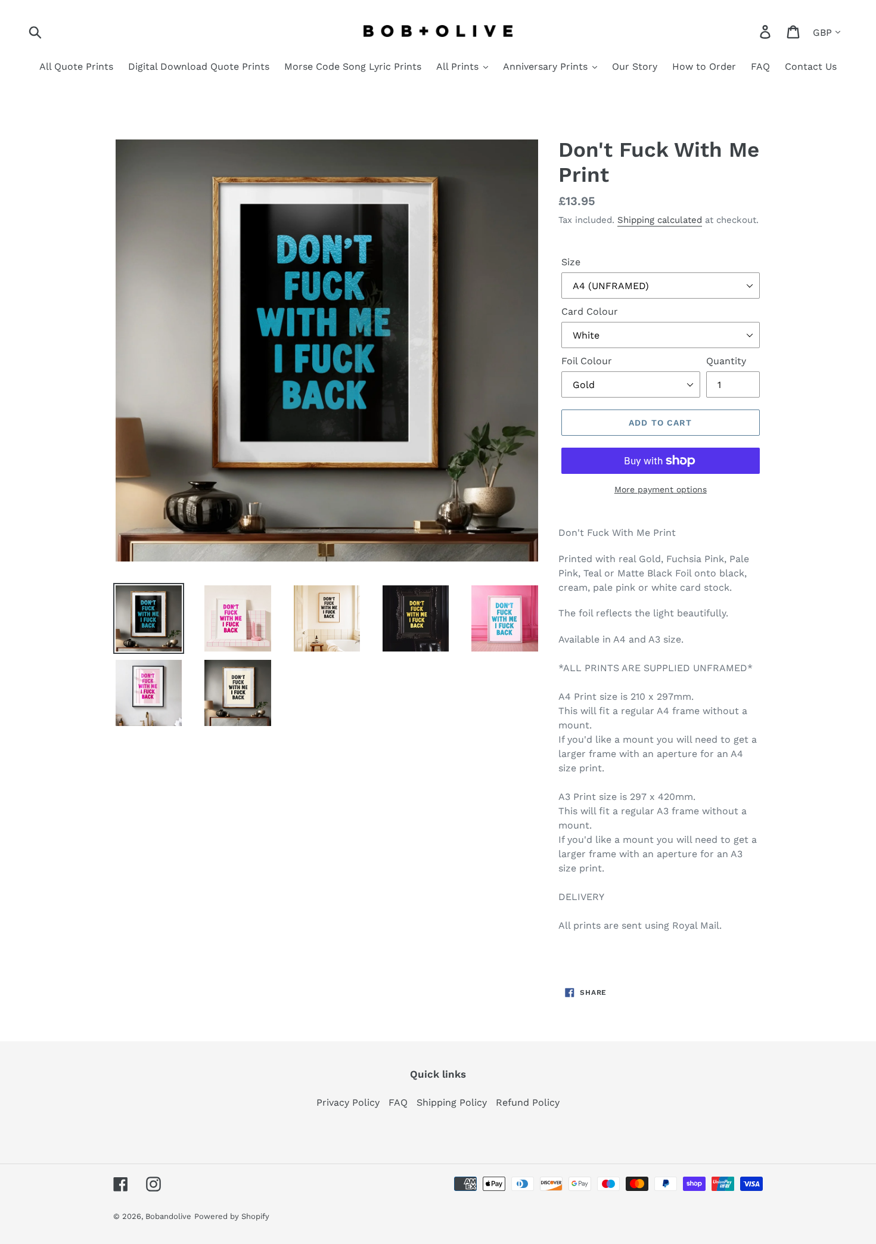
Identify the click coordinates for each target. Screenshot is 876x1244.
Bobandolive (168, 1216)
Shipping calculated (659, 220)
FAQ (398, 1102)
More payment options (660, 489)
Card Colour (589, 311)
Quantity (726, 361)
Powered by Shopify (231, 1216)
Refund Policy (528, 1102)
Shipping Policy (452, 1102)
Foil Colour (586, 361)
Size (570, 262)
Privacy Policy (348, 1102)
